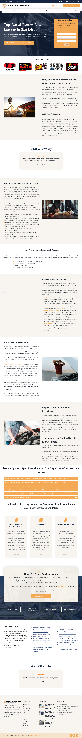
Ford (25, 721)
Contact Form (46, 588)
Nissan (26, 725)
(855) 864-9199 (57, 6)
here (63, 308)
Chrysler (26, 719)
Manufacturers (28, 717)
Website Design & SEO (35, 735)
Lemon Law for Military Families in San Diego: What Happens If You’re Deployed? (49, 723)
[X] (76, 1)
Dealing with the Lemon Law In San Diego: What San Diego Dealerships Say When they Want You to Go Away (50, 715)
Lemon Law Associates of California (13, 364)
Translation (75, 10)
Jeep (25, 723)
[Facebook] (74, 1)
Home (5, 10)
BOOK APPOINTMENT (71, 6)
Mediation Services (26, 10)
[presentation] (41, 706)
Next (67, 44)
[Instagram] (79, 1)
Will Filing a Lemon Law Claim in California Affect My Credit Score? (50, 706)
